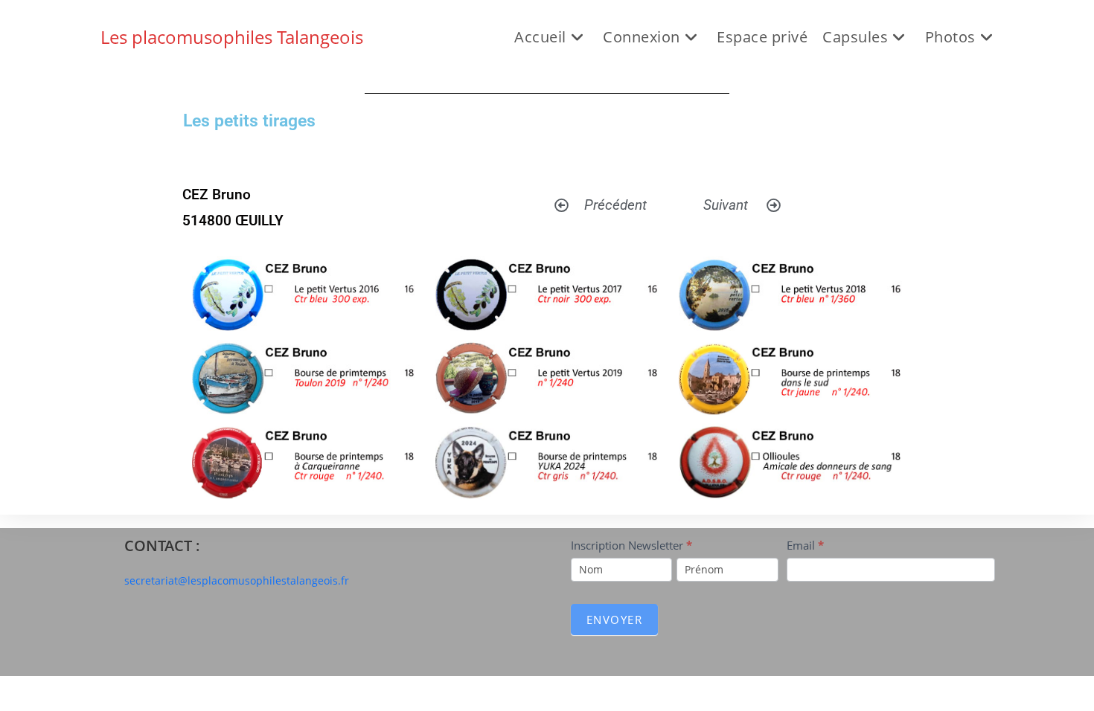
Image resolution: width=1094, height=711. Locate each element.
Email (805, 545)
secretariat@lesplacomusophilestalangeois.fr (236, 580)
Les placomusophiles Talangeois (231, 37)
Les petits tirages (249, 121)
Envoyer (614, 619)
